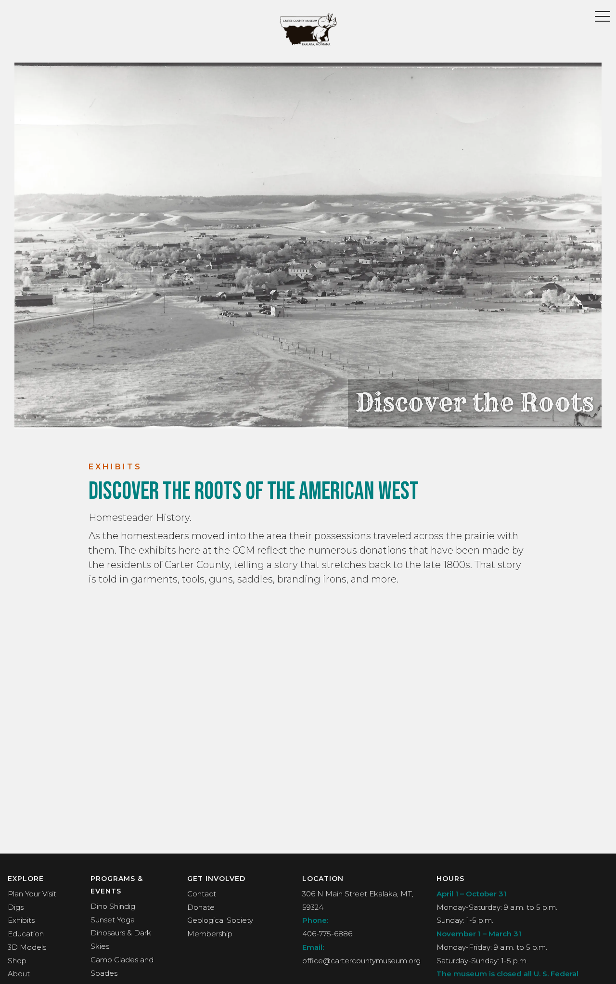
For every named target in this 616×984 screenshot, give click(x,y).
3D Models (27, 947)
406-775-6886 (327, 933)
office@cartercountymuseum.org (361, 960)
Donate (201, 907)
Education (26, 933)
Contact (201, 893)
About (19, 973)
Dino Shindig (112, 906)
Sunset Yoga (112, 919)
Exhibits (21, 920)
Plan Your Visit (32, 893)
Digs (16, 907)
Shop (17, 960)
